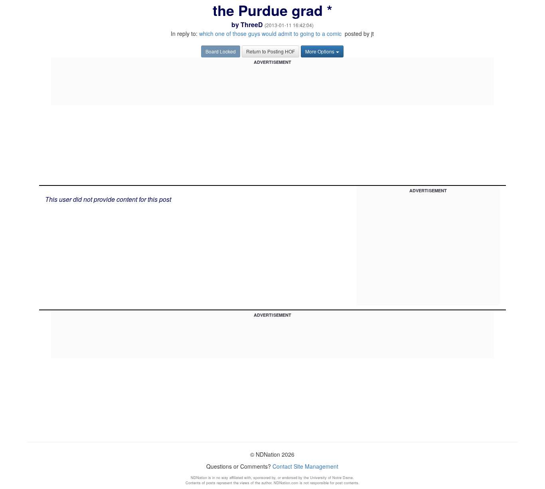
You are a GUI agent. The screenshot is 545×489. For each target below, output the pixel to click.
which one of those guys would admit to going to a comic (270, 33)
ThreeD (252, 24)
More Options (319, 51)
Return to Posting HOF (270, 51)
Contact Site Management (305, 466)
